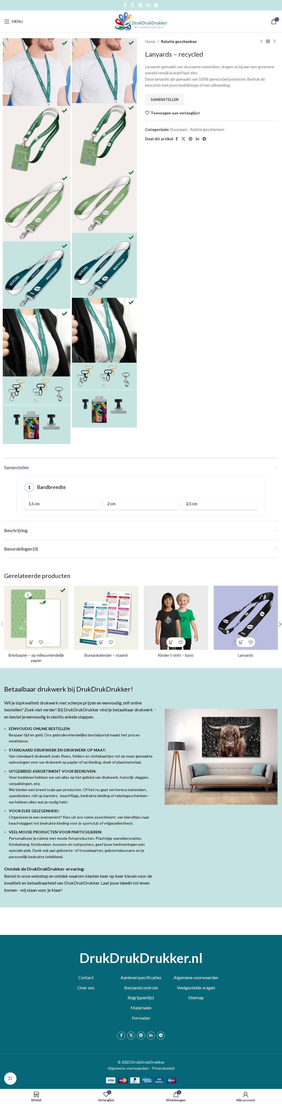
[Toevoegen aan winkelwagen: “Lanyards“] (241, 642)
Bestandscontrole (141, 987)
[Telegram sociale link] (156, 5)
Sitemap (196, 997)
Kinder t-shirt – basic (176, 655)
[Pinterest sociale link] (141, 5)
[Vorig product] (261, 41)
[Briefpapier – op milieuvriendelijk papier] (36, 618)
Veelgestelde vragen (196, 987)
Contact (86, 977)
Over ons (85, 987)
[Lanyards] (246, 618)
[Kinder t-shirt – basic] (176, 618)
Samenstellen (164, 99)
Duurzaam (178, 129)
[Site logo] (141, 21)
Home (150, 41)
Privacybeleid (163, 1068)
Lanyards (245, 655)
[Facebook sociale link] (125, 5)
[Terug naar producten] (268, 41)
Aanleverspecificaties (141, 977)
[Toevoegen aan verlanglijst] (41, 642)
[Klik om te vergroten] (10, 1078)
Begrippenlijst (141, 997)
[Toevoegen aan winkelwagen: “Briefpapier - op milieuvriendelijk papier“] (31, 642)
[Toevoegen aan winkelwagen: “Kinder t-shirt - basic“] (171, 642)
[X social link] (132, 5)
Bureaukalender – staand (106, 655)
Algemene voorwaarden (195, 977)
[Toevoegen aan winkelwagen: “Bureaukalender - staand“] (101, 642)
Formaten (141, 1017)
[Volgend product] (274, 41)
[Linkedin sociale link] (148, 5)
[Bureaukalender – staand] (106, 618)
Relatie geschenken (179, 41)
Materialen (141, 1007)
